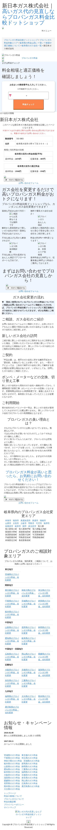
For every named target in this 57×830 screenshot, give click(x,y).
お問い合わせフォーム (28, 183)
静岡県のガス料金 (30, 766)
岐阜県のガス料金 (12, 772)
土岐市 (24, 523)
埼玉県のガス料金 (30, 758)
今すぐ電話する (15, 180)
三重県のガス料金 (30, 769)
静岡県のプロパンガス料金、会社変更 (44, 630)
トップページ (10, 793)
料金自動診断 (10, 801)
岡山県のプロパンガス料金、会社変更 (29, 657)
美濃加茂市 (25, 520)
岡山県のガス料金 (30, 780)
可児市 (39, 523)
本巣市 (8, 520)
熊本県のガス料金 (12, 786)
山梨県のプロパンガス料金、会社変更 (12, 630)
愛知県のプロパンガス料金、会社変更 (12, 641)
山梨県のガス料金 (12, 766)
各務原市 (9, 526)
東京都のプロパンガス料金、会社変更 (12, 593)
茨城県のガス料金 (32, 761)
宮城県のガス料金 (12, 755)
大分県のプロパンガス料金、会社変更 (29, 699)
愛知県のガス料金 (12, 769)
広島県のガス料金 (30, 783)
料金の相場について (13, 796)
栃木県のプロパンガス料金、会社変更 (12, 614)
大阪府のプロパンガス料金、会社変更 (12, 672)
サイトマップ (10, 807)
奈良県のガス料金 (30, 777)
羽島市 (31, 523)
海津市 (47, 523)
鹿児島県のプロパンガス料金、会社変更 (12, 710)
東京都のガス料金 (30, 755)
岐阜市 (18, 526)
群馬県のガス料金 (30, 763)
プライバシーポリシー (14, 804)
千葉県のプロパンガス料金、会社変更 (12, 604)
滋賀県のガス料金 (12, 777)
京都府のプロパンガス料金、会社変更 (29, 672)
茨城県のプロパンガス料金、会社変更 (29, 604)
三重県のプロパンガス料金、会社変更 (29, 683)
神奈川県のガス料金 (13, 761)
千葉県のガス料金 (12, 758)
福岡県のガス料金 (30, 772)
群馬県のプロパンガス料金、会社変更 (44, 604)
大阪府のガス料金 (12, 775)
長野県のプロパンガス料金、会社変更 (29, 630)
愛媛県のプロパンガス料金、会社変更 (44, 657)
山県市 (8, 523)
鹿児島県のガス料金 (31, 786)
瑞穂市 (43, 520)
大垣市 (16, 523)
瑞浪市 (16, 520)
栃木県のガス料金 (12, 763)
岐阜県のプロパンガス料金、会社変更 (29, 641)
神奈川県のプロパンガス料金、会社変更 (29, 593)
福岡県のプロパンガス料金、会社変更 (12, 699)
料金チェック (28, 104)
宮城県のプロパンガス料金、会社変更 (12, 577)
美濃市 (35, 520)
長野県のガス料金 (12, 783)
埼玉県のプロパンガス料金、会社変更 (44, 593)
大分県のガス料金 (12, 789)
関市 (25, 526)
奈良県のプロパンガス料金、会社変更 (12, 683)
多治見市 (32, 526)
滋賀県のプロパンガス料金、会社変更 (44, 672)
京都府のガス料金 (30, 775)
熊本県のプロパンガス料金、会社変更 (44, 699)
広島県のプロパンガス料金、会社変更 (12, 657)
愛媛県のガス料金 (12, 780)
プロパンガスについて (14, 799)
